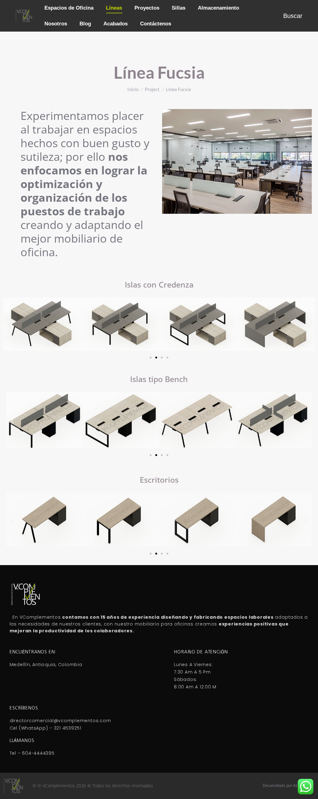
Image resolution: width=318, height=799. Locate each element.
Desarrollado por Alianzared (287, 785)
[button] (9, 326)
